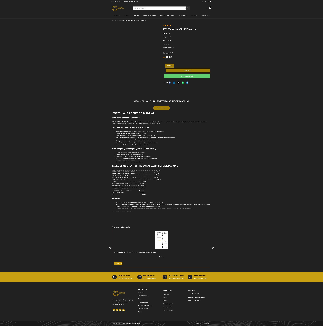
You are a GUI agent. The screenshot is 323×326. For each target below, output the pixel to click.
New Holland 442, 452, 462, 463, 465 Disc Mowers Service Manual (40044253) (135, 252)
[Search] (188, 8)
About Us (136, 15)
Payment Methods (149, 15)
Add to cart (188, 70)
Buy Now (169, 65)
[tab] (161, 108)
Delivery (194, 15)
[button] (170, 82)
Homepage (116, 15)
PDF (116, 20)
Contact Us (206, 15)
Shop (126, 15)
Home (112, 20)
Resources (183, 15)
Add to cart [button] (118, 263)
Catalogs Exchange (167, 15)
